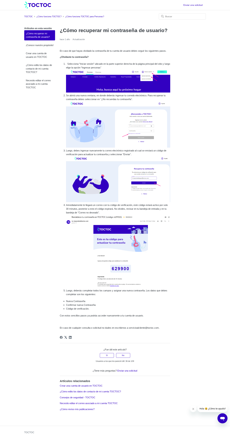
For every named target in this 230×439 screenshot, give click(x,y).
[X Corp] (65, 337)
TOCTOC (28, 16)
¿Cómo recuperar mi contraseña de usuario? (38, 35)
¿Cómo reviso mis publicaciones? (77, 409)
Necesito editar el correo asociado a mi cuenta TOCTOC (38, 84)
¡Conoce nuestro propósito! (40, 45)
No (123, 355)
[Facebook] (61, 337)
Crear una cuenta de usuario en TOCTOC (36, 55)
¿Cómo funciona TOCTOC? (48, 16)
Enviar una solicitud (193, 5)
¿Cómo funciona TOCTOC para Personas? (84, 16)
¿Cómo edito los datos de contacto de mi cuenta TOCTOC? (39, 68)
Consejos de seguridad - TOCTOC (77, 397)
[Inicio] (37, 5)
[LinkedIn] (70, 337)
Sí (107, 355)
